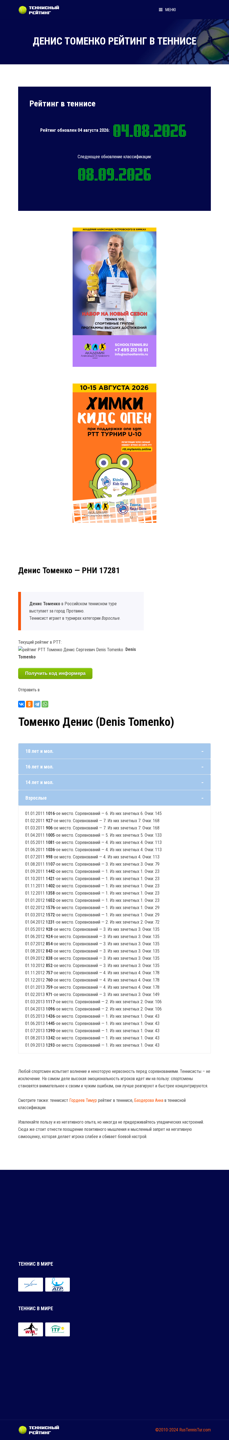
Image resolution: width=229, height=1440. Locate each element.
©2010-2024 (166, 1429)
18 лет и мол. (39, 751)
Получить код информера (55, 673)
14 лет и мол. (39, 782)
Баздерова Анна (148, 1100)
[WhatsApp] (45, 704)
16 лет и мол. (39, 767)
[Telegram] (37, 704)
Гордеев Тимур (83, 1100)
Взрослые (36, 798)
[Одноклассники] (29, 704)
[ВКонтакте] (21, 704)
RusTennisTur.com (195, 1429)
